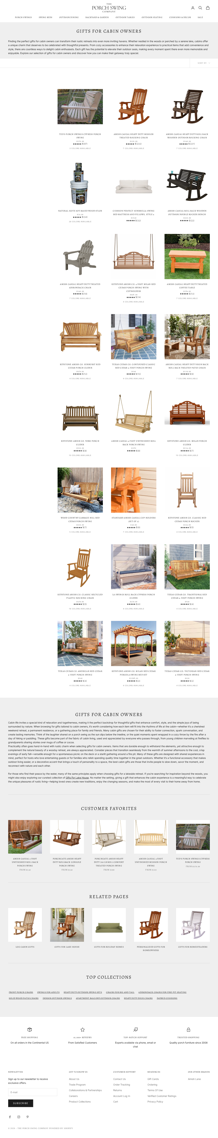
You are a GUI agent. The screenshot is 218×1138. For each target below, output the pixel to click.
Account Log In (121, 1096)
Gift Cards (153, 1079)
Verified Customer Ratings (161, 1096)
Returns (117, 1090)
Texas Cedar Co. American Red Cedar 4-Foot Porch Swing (80, 673)
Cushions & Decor (180, 17)
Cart (115, 1101)
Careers (73, 1096)
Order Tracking (121, 1084)
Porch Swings (23, 17)
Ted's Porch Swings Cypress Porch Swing (80, 136)
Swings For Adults (48, 992)
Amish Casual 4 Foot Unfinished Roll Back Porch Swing (133, 443)
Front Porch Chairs (21, 992)
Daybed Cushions (167, 998)
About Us (74, 1079)
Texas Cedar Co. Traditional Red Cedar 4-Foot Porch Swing (187, 596)
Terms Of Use (155, 1090)
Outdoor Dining (69, 17)
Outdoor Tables (125, 17)
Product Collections (80, 1101)
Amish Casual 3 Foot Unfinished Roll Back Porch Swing (25, 862)
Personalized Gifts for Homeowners (151, 949)
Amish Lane (194, 1079)
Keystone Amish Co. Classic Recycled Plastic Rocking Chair (80, 596)
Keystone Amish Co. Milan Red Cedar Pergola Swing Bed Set (134, 673)
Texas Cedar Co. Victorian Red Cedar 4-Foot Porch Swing (187, 673)
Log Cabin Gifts (25, 947)
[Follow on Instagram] (18, 1117)
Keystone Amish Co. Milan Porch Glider (187, 443)
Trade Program (77, 1084)
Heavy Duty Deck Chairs (138, 998)
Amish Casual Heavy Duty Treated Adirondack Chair (80, 286)
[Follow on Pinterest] (27, 1117)
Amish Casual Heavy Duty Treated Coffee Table (187, 286)
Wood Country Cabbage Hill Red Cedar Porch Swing (80, 519)
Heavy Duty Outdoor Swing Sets (83, 992)
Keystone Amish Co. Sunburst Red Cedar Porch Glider (80, 366)
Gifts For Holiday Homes (109, 947)
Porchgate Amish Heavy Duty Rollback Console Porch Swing (67, 862)
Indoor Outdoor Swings (57, 998)
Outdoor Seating (152, 17)
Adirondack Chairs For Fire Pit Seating (162, 992)
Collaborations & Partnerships (85, 1090)
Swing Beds (45, 17)
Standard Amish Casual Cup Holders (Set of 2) (134, 519)
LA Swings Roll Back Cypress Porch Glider (133, 596)
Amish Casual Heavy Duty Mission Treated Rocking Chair (134, 136)
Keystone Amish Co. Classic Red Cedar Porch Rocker (187, 519)
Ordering (152, 1084)
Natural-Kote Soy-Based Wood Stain (80, 210)
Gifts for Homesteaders (192, 947)
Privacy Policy (155, 1101)
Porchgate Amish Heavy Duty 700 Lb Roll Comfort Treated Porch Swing (109, 862)
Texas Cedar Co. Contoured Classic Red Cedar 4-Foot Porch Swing (133, 366)
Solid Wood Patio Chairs (24, 998)
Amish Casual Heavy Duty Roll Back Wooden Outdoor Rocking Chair (187, 136)
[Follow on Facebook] (10, 1117)
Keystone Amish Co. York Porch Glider (80, 443)
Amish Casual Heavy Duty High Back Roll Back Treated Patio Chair (187, 366)
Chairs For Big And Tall (120, 992)
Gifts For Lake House (77, 777)
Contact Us (119, 1079)
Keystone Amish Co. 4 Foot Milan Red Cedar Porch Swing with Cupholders (134, 288)
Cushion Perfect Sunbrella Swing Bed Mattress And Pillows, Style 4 (133, 212)
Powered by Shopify (61, 1128)
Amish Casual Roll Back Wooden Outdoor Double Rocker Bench (187, 212)
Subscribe (20, 1103)
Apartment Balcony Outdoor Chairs (98, 998)
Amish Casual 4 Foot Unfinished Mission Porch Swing (151, 862)
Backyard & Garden (97, 17)
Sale (200, 17)
